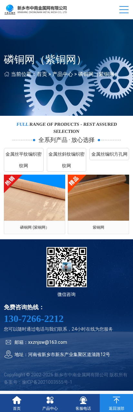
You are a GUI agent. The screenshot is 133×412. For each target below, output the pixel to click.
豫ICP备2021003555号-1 (47, 382)
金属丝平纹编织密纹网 (23, 159)
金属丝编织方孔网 (109, 154)
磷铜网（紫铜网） (98, 74)
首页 (42, 74)
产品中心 (62, 74)
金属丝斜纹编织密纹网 (66, 159)
